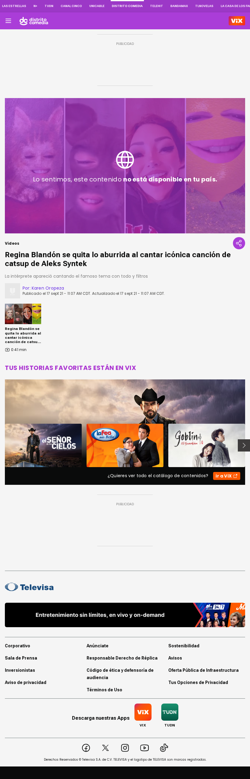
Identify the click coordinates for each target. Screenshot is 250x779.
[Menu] (8, 20)
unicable (97, 6)
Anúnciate (98, 645)
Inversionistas (20, 670)
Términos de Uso (104, 689)
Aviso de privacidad (25, 682)
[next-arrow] (244, 445)
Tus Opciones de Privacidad (198, 682)
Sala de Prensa (21, 658)
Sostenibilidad (183, 645)
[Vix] (237, 20)
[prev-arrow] (1, 445)
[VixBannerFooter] (125, 615)
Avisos (175, 658)
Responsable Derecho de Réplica (122, 658)
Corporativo (17, 645)
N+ (35, 6)
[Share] (239, 243)
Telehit (156, 6)
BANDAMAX (179, 6)
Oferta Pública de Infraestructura (203, 670)
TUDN (49, 6)
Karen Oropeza (48, 288)
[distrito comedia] (34, 20)
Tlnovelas (204, 6)
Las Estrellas (14, 6)
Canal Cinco (71, 6)
